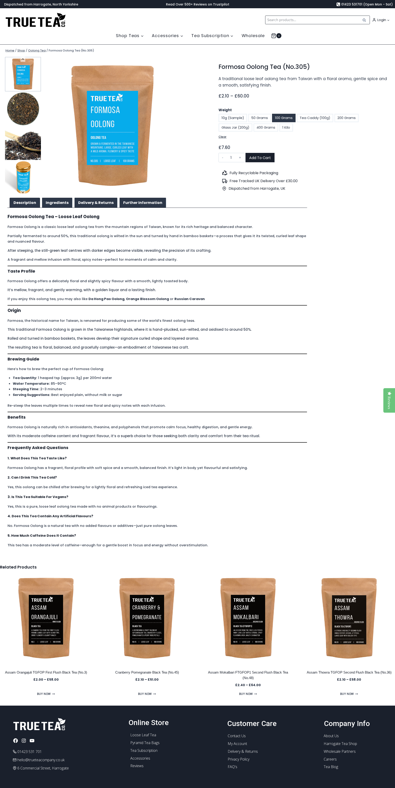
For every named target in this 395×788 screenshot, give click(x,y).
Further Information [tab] (142, 202)
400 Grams (265, 127)
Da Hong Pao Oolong (106, 299)
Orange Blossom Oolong (147, 299)
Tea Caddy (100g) (315, 117)
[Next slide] (23, 192)
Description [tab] (24, 202)
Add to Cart (260, 157)
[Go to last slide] (23, 59)
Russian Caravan (189, 299)
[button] (388, 20)
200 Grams (346, 117)
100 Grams (284, 117)
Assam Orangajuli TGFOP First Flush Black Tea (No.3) (46, 672)
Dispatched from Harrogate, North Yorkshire (41, 4)
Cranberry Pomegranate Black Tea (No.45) (147, 672)
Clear (223, 137)
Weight (225, 110)
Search (365, 19)
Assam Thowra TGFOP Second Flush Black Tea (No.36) (349, 672)
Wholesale (253, 35)
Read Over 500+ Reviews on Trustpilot (197, 4)
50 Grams (259, 117)
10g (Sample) (233, 117)
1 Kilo (286, 127)
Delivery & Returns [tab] (96, 202)
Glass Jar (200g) (235, 127)
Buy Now (44, 694)
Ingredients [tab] (57, 202)
